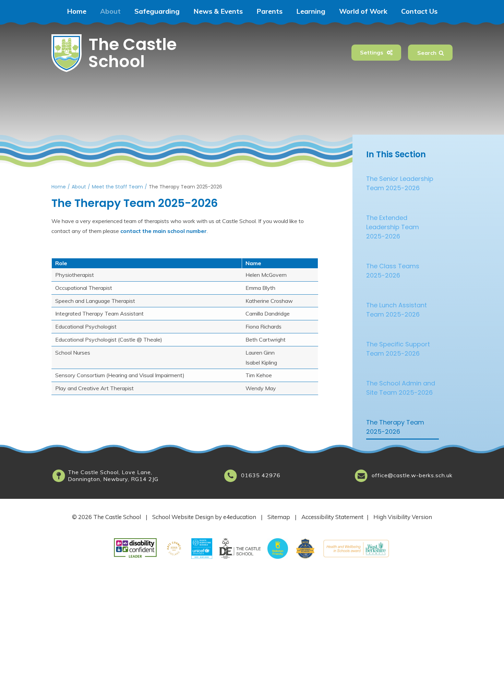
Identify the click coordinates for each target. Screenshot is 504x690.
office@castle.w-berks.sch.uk (412, 475)
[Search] (441, 52)
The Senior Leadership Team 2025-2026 (399, 183)
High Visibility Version (402, 516)
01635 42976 (260, 475)
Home (58, 186)
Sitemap (278, 516)
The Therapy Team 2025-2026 (185, 186)
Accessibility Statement (332, 516)
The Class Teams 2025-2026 (392, 271)
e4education (239, 516)
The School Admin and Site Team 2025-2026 (400, 388)
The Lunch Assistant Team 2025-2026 (396, 310)
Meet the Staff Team (117, 186)
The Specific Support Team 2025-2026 (398, 349)
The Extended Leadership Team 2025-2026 (392, 227)
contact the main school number (163, 230)
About (79, 186)
